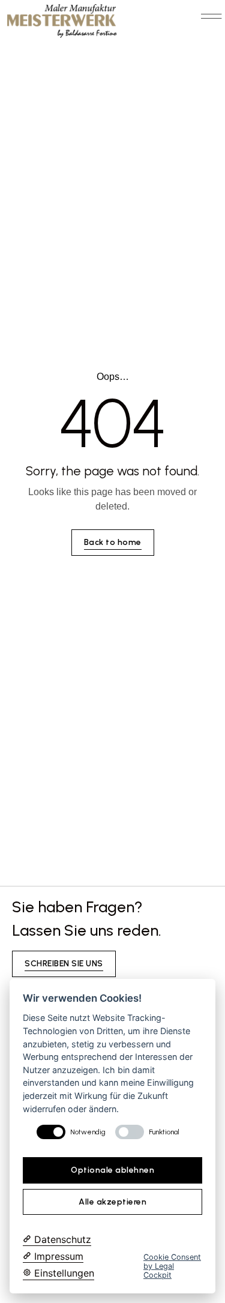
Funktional (164, 1132)
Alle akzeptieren (112, 1202)
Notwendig (88, 1132)
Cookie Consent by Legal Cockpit (172, 1266)
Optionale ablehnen (112, 1170)
